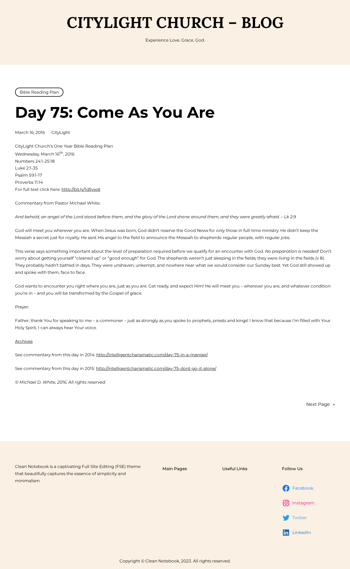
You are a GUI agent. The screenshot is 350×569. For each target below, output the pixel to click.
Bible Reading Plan (39, 92)
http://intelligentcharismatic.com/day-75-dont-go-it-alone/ (156, 368)
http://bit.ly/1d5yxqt (81, 189)
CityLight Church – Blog (175, 22)
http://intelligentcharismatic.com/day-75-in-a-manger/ (152, 354)
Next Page (320, 404)
